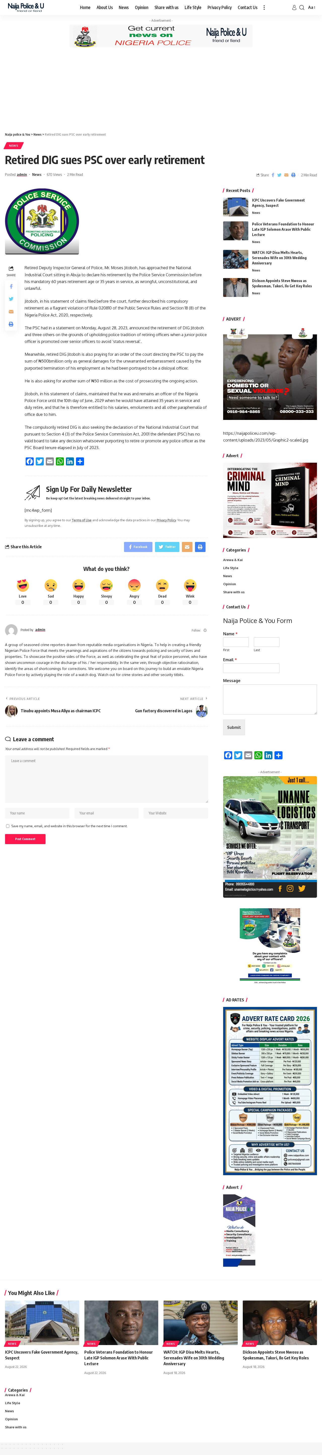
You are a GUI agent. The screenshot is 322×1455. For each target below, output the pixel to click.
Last (257, 650)
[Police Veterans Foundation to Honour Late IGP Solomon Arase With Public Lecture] (235, 230)
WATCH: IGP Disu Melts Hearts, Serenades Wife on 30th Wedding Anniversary (279, 257)
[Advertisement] (161, 89)
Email (230, 659)
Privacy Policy (166, 520)
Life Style (230, 568)
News (13, 145)
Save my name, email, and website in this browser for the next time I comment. (69, 826)
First (226, 650)
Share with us (234, 592)
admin (22, 174)
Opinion (229, 584)
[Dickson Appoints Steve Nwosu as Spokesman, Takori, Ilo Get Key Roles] (235, 287)
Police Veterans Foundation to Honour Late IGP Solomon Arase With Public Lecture (283, 229)
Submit (234, 727)
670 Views (54, 174)
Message (231, 680)
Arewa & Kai (233, 560)
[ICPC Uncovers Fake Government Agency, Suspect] (235, 207)
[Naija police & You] (27, 7)
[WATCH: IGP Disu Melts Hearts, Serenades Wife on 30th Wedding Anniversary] (235, 259)
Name (230, 633)
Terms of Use (82, 520)
